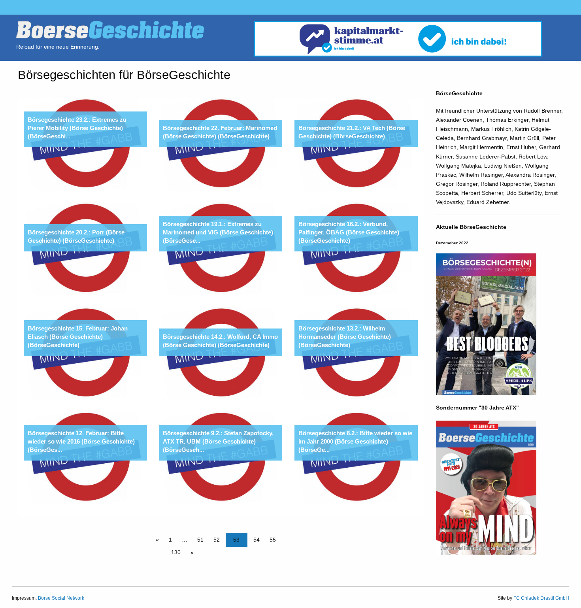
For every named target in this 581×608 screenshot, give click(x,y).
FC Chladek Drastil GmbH (541, 598)
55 (273, 539)
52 (216, 539)
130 (176, 552)
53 (236, 539)
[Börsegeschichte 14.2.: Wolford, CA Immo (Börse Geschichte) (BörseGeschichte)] (220, 353)
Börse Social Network (61, 598)
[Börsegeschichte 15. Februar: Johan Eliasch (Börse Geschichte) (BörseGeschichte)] (85, 353)
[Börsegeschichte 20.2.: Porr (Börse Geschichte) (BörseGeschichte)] (85, 248)
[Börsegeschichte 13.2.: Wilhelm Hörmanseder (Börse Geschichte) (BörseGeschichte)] (356, 353)
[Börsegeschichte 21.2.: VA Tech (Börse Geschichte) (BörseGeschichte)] (356, 144)
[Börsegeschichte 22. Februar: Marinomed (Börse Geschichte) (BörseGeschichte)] (220, 144)
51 (200, 539)
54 (256, 539)
